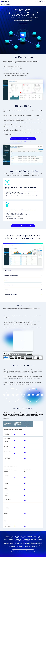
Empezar (40, 1)
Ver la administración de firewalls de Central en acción (23, 138)
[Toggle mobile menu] (44, 1)
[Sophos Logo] (5, 1)
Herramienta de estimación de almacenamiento (23, 550)
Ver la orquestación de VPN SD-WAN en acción (22, 141)
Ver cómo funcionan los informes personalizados (23, 225)
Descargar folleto (23, 24)
